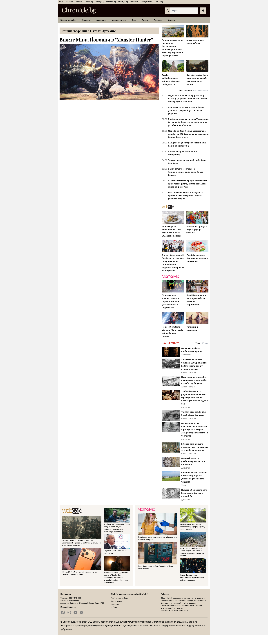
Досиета (86, 20)
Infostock (134, 2)
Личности (101, 20)
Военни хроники (68, 20)
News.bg (89, 2)
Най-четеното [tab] (200, 90)
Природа (158, 20)
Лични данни (116, 601)
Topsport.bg (111, 2)
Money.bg (99, 2)
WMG (61, 2)
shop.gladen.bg (147, 2)
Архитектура (119, 20)
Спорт (171, 20)
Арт (134, 20)
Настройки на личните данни (174, 610)
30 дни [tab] (205, 343)
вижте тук (177, 608)
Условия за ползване (119, 598)
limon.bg (159, 2)
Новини (114, 607)
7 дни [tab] (197, 343)
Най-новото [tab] (185, 90)
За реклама (115, 604)
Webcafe (69, 2)
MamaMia (79, 2)
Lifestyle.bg (123, 2)
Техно (145, 20)
